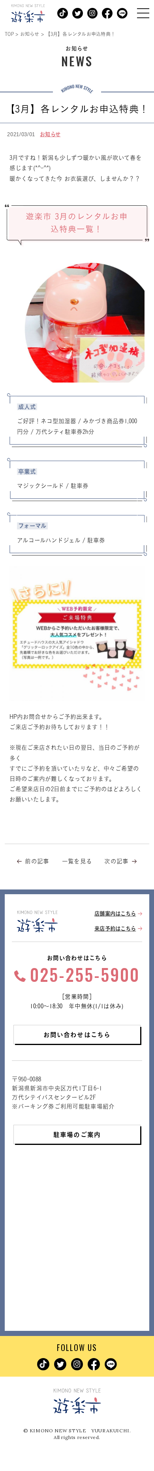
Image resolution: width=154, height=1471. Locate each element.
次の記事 (116, 861)
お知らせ (50, 134)
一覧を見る (77, 861)
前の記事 (37, 861)
